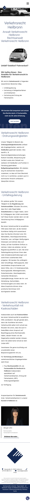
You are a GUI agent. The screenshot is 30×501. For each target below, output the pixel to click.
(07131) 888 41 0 (6, 471)
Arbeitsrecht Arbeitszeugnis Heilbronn (12, 480)
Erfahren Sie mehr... (11, 436)
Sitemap (24, 489)
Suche (15, 491)
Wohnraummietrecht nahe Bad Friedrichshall (11, 478)
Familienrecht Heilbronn (14, 479)
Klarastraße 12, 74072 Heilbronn (13, 469)
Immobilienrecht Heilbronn (23, 480)
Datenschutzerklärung (15, 489)
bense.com (25, 487)
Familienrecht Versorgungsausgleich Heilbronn (12, 481)
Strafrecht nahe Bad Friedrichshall (17, 482)
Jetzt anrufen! (14, 121)
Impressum (6, 489)
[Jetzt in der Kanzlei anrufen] (28, 498)
